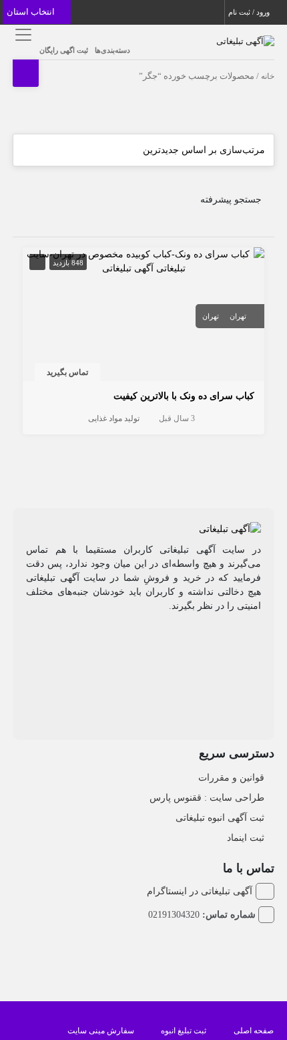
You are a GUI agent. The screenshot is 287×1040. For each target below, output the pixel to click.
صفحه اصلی (254, 1030)
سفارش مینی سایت (100, 1030)
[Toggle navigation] (21, 34)
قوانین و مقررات (231, 778)
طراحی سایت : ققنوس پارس (207, 798)
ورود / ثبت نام (250, 12)
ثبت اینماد (245, 838)
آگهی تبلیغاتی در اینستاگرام (199, 891)
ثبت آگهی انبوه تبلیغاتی (220, 818)
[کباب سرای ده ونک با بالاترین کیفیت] (143, 260)
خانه (267, 76)
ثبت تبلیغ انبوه (183, 1030)
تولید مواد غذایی (113, 418)
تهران (238, 316)
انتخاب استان (32, 12)
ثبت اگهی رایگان (63, 50)
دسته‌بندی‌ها (112, 50)
